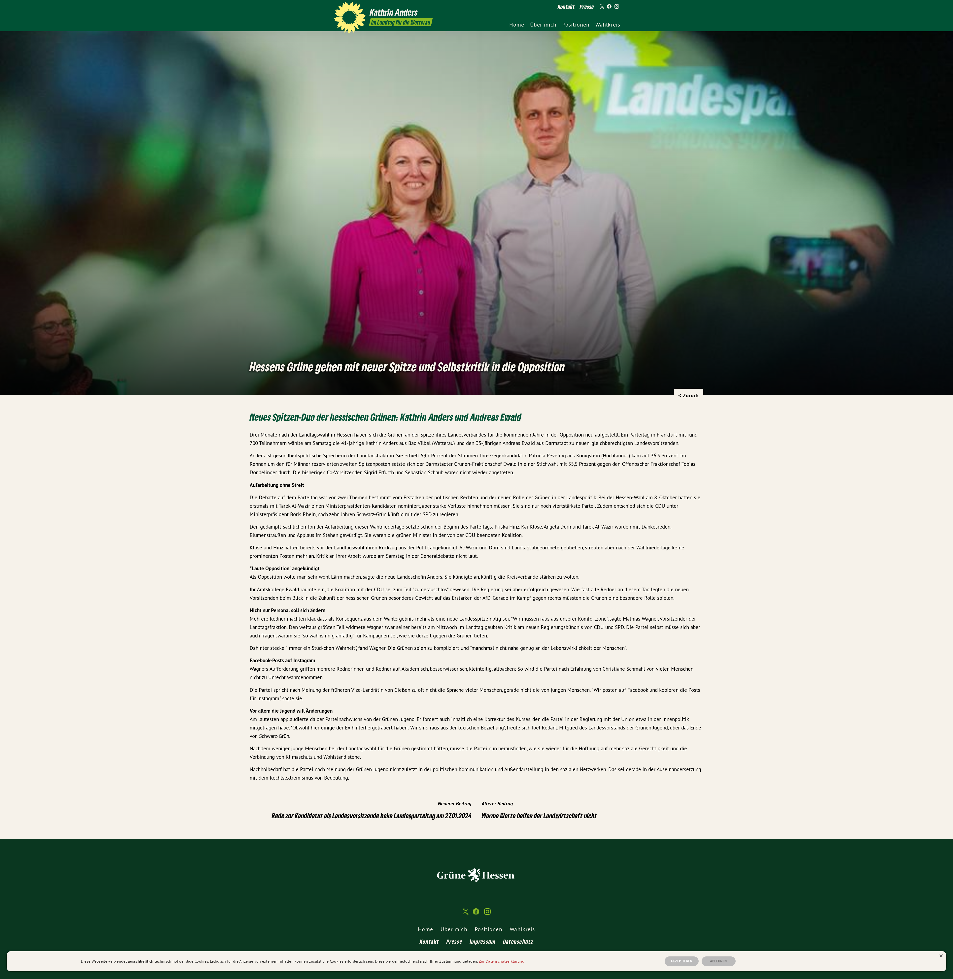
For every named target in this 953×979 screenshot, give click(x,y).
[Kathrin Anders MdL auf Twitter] (602, 7)
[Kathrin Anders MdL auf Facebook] (609, 7)
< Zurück (688, 395)
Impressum (483, 941)
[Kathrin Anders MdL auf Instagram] (616, 7)
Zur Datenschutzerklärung (501, 961)
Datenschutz (518, 941)
